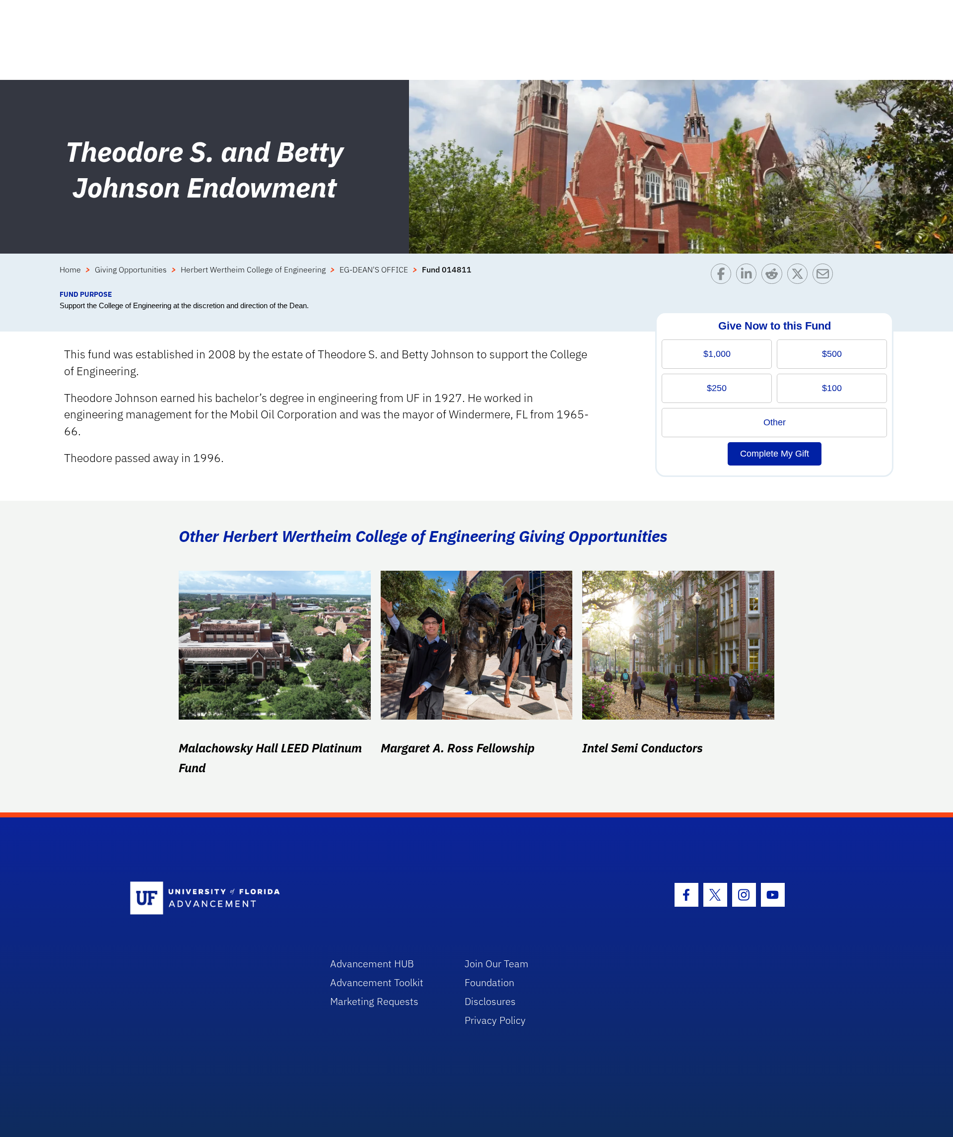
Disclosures (490, 1001)
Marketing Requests (374, 1001)
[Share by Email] (825, 276)
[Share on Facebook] (723, 276)
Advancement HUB (372, 963)
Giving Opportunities (131, 269)
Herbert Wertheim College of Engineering (253, 269)
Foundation (489, 982)
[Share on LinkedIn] (748, 276)
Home (70, 269)
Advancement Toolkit (376, 982)
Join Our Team (497, 963)
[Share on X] (800, 276)
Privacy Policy (495, 1020)
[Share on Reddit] (774, 276)
